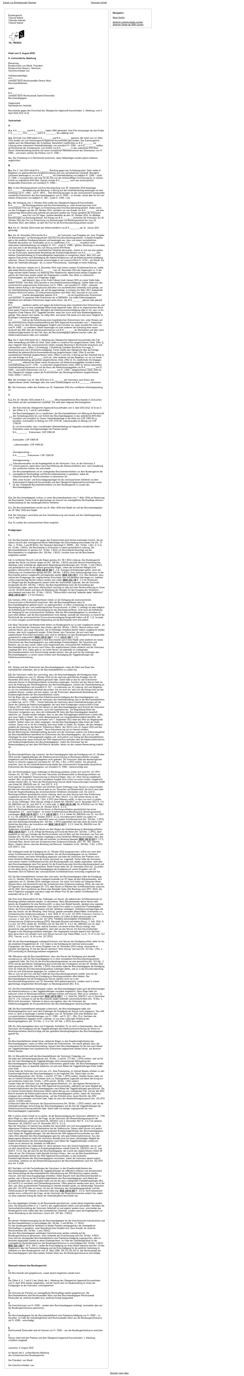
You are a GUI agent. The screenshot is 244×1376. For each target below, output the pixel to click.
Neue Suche (118, 17)
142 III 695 (51, 814)
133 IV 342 (65, 637)
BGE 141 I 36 (69, 580)
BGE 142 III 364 (44, 570)
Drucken (32, 2)
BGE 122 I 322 (15, 1245)
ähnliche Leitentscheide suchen (128, 22)
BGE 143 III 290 (53, 996)
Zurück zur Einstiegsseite (15, 2)
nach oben (124, 1373)
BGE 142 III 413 (29, 814)
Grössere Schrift (99, 2)
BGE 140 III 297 (67, 1191)
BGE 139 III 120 (43, 637)
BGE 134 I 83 (69, 575)
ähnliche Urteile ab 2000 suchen (128, 24)
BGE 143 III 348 (68, 804)
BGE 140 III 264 (17, 595)
